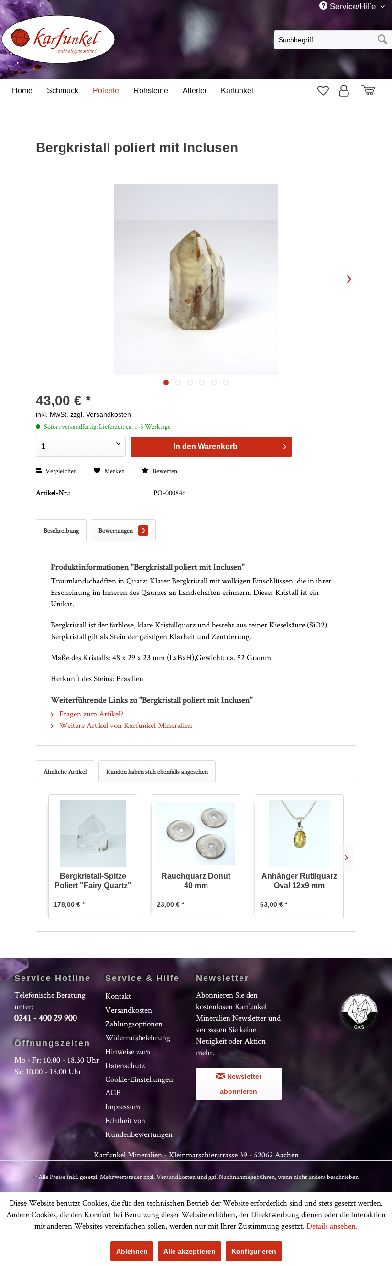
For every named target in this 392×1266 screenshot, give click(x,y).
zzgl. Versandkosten (100, 414)
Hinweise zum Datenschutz (127, 1058)
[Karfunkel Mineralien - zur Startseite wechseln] (58, 39)
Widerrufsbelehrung (137, 1037)
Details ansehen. (332, 1226)
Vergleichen (60, 470)
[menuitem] (333, 39)
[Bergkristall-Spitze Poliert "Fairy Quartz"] (93, 833)
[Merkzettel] (322, 90)
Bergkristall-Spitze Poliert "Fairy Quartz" (92, 881)
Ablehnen (132, 1251)
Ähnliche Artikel (65, 771)
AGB (113, 1092)
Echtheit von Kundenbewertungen (139, 1127)
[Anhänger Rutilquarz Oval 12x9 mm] (299, 833)
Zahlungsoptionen (134, 1023)
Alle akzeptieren (189, 1251)
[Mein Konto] (346, 90)
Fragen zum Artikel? (90, 713)
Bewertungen (121, 530)
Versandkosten (128, 1009)
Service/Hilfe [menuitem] (352, 6)
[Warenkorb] (373, 90)
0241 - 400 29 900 (45, 1018)
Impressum (122, 1106)
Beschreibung (61, 530)
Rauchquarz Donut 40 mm (196, 881)
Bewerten (164, 470)
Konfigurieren (253, 1251)
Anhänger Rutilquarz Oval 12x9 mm (299, 881)
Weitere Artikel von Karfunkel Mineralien (124, 725)
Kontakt (118, 996)
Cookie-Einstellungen (139, 1079)
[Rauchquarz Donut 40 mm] (196, 833)
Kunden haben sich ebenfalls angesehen (157, 771)
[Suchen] (382, 39)
